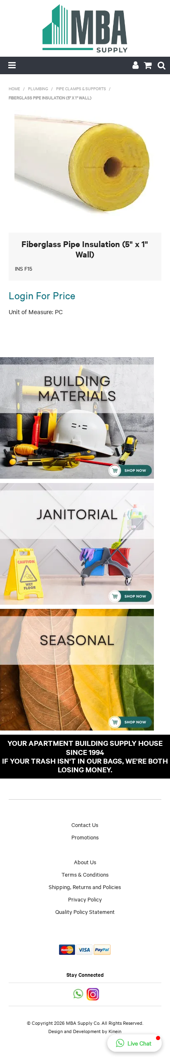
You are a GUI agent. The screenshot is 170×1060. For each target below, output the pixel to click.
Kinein (115, 1031)
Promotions (85, 837)
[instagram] (93, 994)
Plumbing (38, 88)
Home (14, 88)
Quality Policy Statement (85, 911)
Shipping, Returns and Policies (85, 886)
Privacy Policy (85, 899)
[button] (134, 1043)
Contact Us (84, 824)
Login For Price (42, 295)
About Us (85, 861)
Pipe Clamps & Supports (81, 88)
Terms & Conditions (85, 874)
